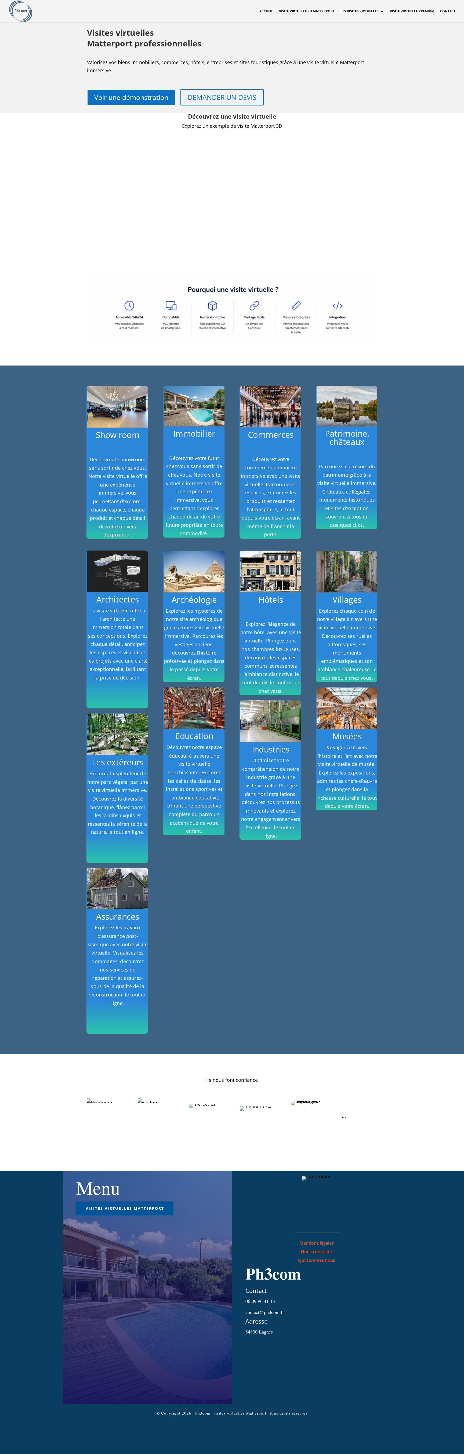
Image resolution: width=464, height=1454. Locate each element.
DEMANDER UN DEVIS (222, 97)
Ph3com (273, 1273)
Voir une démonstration (131, 97)
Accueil (266, 11)
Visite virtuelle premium (412, 11)
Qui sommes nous (316, 1260)
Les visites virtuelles (359, 11)
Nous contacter (316, 1252)
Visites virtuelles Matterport (125, 1208)
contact (447, 11)
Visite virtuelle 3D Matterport (307, 11)
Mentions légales (316, 1243)
